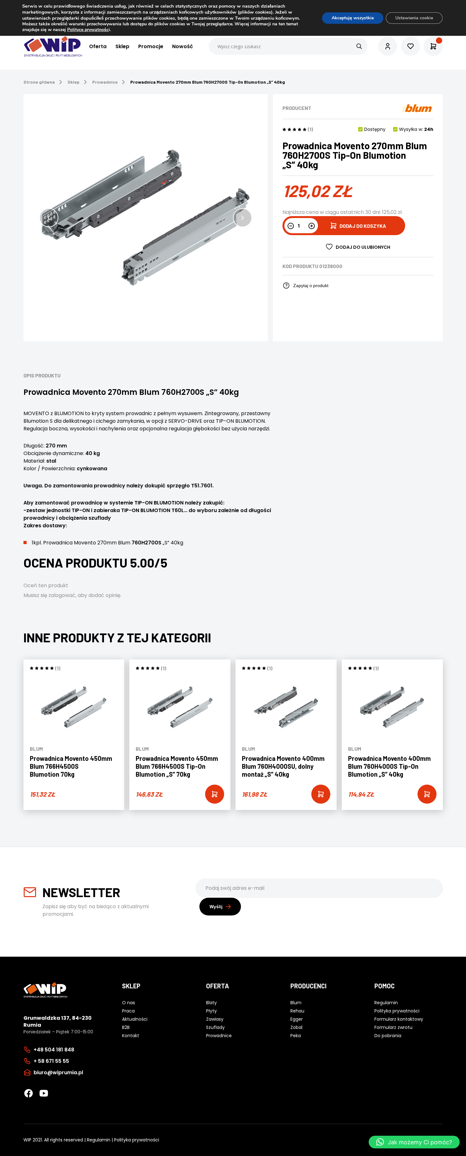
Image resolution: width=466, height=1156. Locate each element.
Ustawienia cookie (414, 18)
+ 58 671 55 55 (51, 1061)
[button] (48, 217)
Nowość (182, 46)
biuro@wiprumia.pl (58, 1072)
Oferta (98, 46)
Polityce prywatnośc (88, 30)
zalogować (62, 595)
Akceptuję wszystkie (353, 18)
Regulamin (98, 1140)
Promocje (150, 46)
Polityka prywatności (136, 1140)
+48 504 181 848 (54, 1049)
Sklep (122, 46)
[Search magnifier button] (359, 46)
